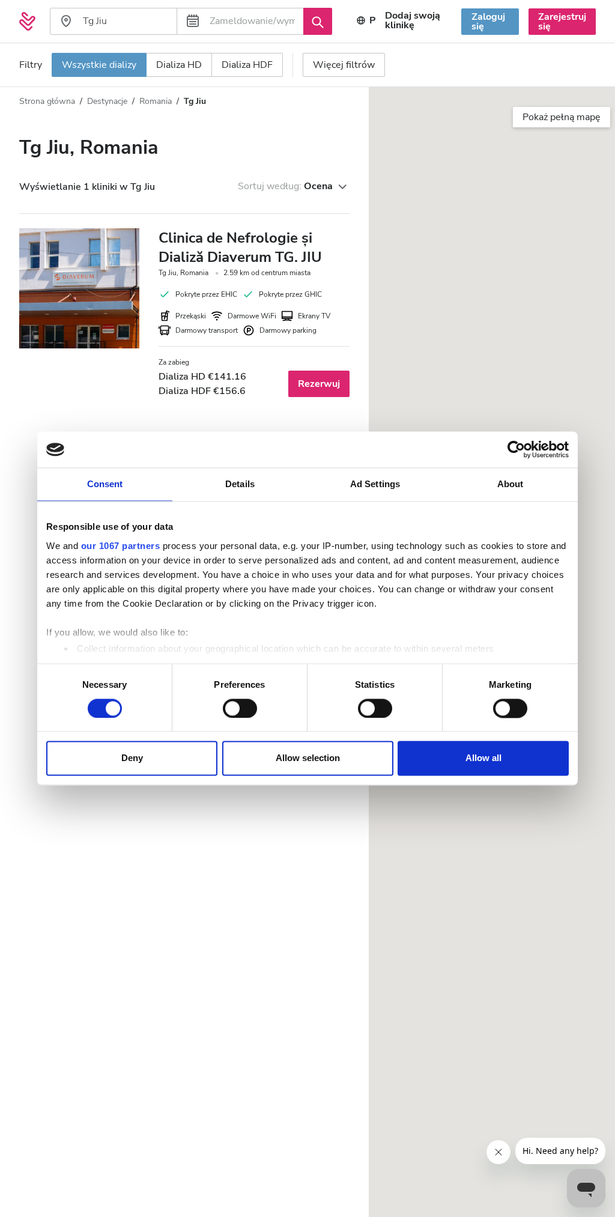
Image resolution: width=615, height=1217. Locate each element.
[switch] (240, 708)
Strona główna (47, 101)
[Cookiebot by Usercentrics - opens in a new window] (516, 449)
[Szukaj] (317, 21)
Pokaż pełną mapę (562, 117)
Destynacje (107, 101)
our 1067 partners (120, 546)
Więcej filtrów (344, 64)
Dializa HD (179, 64)
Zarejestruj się (562, 21)
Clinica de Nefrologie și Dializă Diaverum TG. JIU (240, 247)
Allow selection (308, 758)
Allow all (483, 758)
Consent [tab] (105, 484)
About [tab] (510, 484)
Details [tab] (240, 484)
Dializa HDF (247, 64)
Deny (132, 758)
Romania (155, 101)
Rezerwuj (319, 383)
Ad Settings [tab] (375, 484)
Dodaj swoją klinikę (412, 20)
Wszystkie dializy (99, 64)
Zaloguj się (488, 21)
